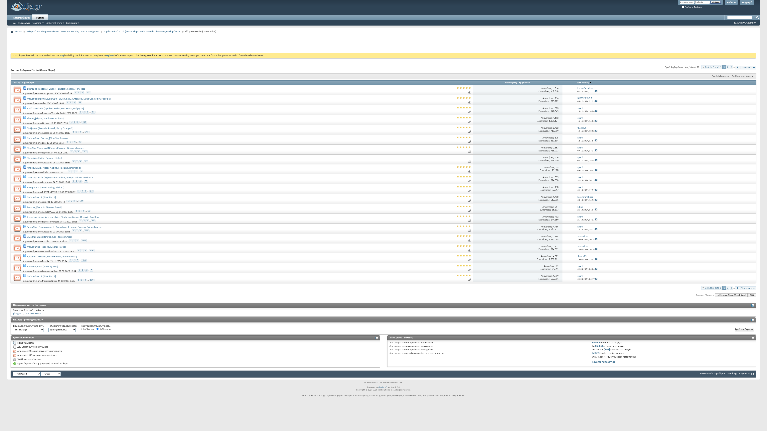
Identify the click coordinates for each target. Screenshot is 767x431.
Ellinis (45, 172)
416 (84, 122)
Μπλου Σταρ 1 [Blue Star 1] (41, 197)
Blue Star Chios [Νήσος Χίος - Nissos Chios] (49, 237)
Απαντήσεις (511, 83)
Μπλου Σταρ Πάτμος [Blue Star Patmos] (48, 138)
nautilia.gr (732, 373)
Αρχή (752, 295)
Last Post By (583, 83)
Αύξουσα (89, 329)
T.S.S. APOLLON (33, 313)
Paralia (45, 241)
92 (80, 102)
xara (44, 202)
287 (85, 152)
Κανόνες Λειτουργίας (603, 362)
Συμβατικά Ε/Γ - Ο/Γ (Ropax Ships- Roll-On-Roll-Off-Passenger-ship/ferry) (142, 31)
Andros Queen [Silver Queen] (42, 266)
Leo (44, 143)
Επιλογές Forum (54, 23)
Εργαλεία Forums (719, 76)
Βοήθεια (731, 2)
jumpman (47, 182)
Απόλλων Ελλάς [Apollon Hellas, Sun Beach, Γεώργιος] (55, 108)
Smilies (599, 346)
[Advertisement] (83, 43)
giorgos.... (18, 313)
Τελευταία (746, 67)
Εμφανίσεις (524, 83)
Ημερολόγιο (24, 23)
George (45, 123)
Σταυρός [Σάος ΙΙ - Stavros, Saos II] (44, 207)
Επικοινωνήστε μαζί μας (712, 373)
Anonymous (48, 93)
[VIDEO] (596, 353)
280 (84, 240)
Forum (40, 17)
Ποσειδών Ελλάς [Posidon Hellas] (44, 158)
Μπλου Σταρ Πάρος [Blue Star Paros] (46, 247)
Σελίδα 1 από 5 (713, 67)
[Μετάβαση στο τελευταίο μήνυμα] (596, 92)
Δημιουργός (28, 83)
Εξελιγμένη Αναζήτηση (745, 23)
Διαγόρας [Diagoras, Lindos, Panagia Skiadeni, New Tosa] (56, 89)
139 (91, 280)
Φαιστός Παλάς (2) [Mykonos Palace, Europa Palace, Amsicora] (60, 177)
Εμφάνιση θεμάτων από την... (28, 326)
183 (88, 92)
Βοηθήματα (71, 23)
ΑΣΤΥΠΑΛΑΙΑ (48, 212)
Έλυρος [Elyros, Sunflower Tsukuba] (45, 118)
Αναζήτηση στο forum (741, 76)
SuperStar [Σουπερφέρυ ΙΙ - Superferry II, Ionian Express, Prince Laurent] (65, 227)
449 (86, 231)
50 (93, 221)
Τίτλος (17, 83)
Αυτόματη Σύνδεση (693, 7)
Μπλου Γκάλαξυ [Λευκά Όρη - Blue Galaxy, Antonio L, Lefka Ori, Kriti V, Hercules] (69, 99)
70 (86, 181)
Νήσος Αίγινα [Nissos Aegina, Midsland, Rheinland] (54, 168)
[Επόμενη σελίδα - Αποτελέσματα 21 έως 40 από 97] (737, 67)
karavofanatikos (50, 271)
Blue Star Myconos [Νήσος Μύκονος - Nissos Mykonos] (56, 148)
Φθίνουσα (105, 329)
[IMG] (607, 349)
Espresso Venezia (50, 113)
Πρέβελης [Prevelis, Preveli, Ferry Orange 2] (50, 128)
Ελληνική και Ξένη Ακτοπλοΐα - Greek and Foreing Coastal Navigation (63, 31)
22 (91, 191)
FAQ (14, 23)
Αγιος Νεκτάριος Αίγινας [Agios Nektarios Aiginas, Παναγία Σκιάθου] (63, 217)
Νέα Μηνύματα (21, 17)
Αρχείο (743, 373)
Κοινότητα (36, 23)
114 (91, 250)
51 (93, 112)
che (44, 103)
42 (86, 162)
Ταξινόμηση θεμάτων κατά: (62, 326)
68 (80, 142)
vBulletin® (382, 387)
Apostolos (47, 133)
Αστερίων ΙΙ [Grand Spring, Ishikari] (45, 187)
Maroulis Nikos (49, 251)
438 (84, 260)
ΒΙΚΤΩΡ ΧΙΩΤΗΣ (49, 192)
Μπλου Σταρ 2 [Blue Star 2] (41, 276)
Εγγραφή (747, 2)
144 (81, 201)
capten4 (46, 153)
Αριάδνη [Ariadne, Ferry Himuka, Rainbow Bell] (52, 256)
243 (86, 132)
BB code (596, 342)
